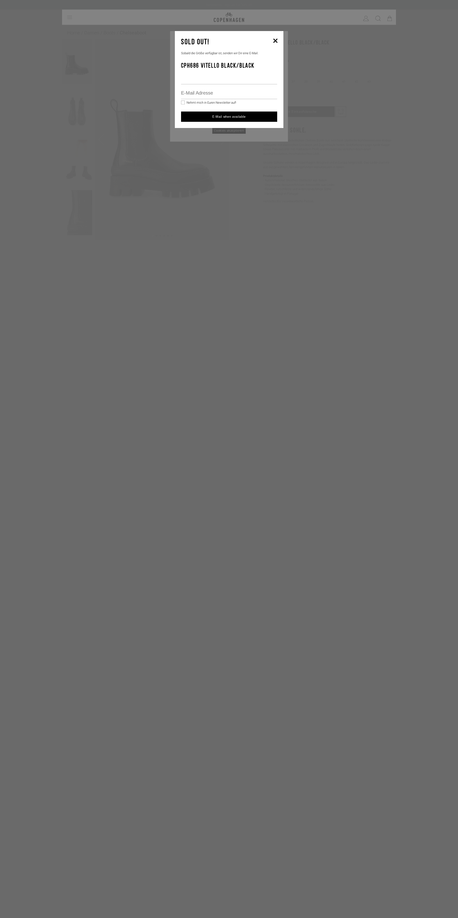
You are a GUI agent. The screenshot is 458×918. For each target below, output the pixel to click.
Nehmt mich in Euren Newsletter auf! (211, 102)
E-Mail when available (229, 116)
